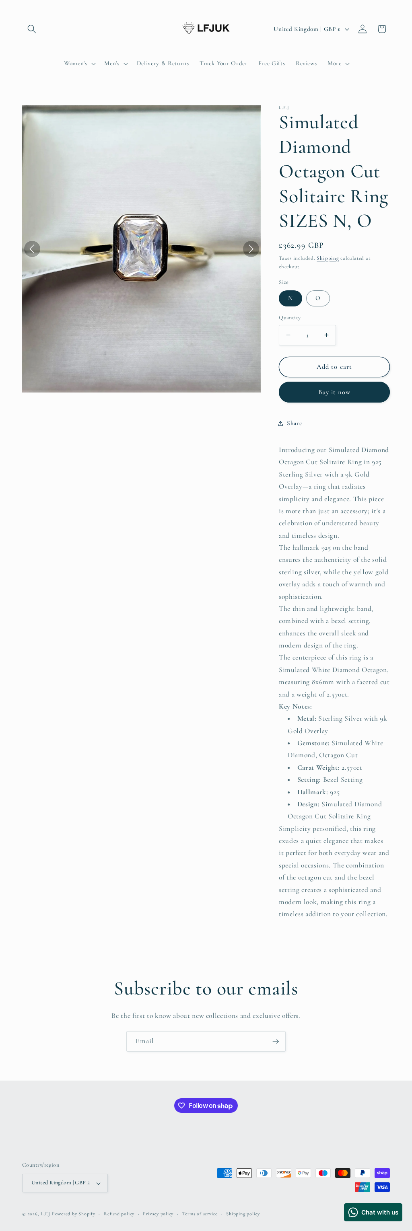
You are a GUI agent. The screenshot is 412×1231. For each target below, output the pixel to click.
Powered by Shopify (73, 1214)
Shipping (328, 258)
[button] (31, 29)
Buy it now (334, 392)
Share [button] (294, 423)
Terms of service (200, 1214)
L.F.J (45, 1214)
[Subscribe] (275, 1041)
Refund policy (119, 1214)
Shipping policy (243, 1214)
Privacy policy (158, 1214)
